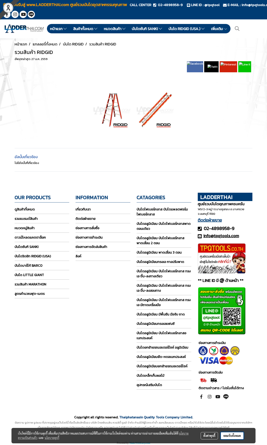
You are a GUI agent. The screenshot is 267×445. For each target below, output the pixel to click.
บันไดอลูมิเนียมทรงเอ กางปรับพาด (160, 261)
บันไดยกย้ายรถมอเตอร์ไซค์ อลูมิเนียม (162, 347)
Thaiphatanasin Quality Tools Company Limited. (156, 417)
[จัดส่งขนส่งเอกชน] (213, 379)
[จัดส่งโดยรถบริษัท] (203, 379)
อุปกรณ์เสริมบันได (149, 384)
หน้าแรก (56, 28)
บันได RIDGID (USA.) (185, 28)
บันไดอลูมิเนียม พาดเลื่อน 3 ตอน (159, 252)
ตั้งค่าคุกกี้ (209, 436)
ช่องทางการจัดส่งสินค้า (91, 246)
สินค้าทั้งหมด (83, 28)
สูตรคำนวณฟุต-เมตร (30, 293)
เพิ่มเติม (217, 28)
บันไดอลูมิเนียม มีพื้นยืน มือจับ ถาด (161, 314)
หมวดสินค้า (113, 28)
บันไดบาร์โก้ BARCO (28, 265)
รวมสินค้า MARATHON (30, 284)
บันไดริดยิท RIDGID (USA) (33, 256)
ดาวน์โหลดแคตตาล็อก (30, 237)
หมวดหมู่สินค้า (25, 227)
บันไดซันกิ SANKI (145, 28)
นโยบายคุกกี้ (52, 438)
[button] (237, 28)
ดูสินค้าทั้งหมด (25, 209)
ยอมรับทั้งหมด (232, 436)
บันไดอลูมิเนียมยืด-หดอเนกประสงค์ (161, 356)
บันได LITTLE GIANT (29, 274)
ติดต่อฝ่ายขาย (86, 218)
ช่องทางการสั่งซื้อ (87, 227)
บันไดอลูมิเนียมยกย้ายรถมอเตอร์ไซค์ (162, 366)
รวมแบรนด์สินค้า (26, 218)
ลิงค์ (78, 256)
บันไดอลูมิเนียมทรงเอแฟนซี (156, 323)
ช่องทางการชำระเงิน (89, 237)
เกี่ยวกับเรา (83, 209)
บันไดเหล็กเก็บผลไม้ (150, 375)
